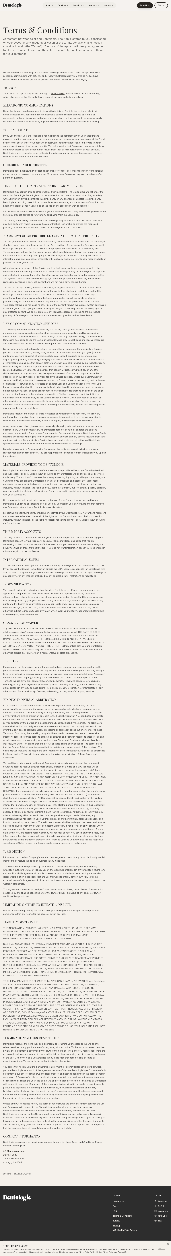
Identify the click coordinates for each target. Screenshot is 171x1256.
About (48, 5)
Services (62, 5)
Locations (77, 5)
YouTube (162, 1215)
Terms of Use (123, 1252)
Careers (93, 5)
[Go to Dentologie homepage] (12, 5)
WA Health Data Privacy (125, 1230)
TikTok (161, 1206)
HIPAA (116, 1220)
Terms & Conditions (122, 1215)
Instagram (163, 1211)
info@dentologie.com (13, 1151)
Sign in (161, 5)
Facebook (163, 1201)
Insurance (108, 5)
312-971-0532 (10, 1155)
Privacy (116, 1225)
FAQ (115, 1211)
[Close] (168, 1244)
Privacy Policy (84, 1252)
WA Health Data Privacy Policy (102, 1252)
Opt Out (161, 1249)
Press (115, 1206)
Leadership (118, 1201)
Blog (160, 1220)
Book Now (145, 5)
